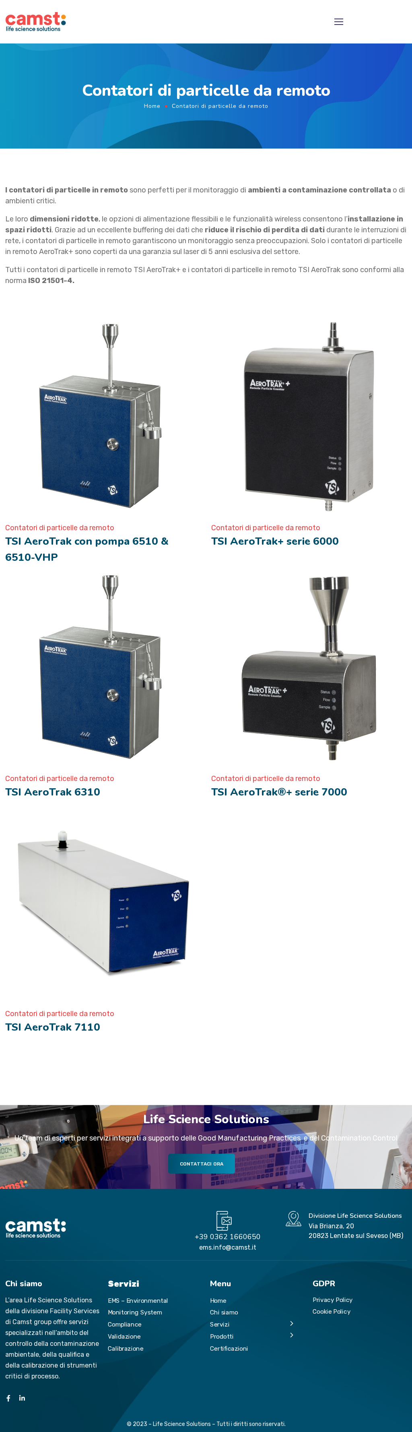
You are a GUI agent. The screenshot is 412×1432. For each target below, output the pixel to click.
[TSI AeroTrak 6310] (103, 666)
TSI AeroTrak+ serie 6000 (275, 541)
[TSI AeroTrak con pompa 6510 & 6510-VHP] (103, 415)
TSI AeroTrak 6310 (52, 792)
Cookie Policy (331, 1311)
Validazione (124, 1336)
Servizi (219, 1324)
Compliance (125, 1324)
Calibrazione (125, 1348)
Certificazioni (229, 1348)
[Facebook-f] (8, 1398)
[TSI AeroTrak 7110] (103, 901)
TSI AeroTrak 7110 (52, 1027)
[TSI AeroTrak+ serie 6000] (309, 415)
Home (152, 106)
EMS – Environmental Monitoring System (138, 1306)
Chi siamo (224, 1312)
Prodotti (222, 1336)
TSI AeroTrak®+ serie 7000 (279, 792)
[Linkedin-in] (22, 1398)
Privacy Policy (333, 1299)
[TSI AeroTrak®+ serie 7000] (309, 666)
